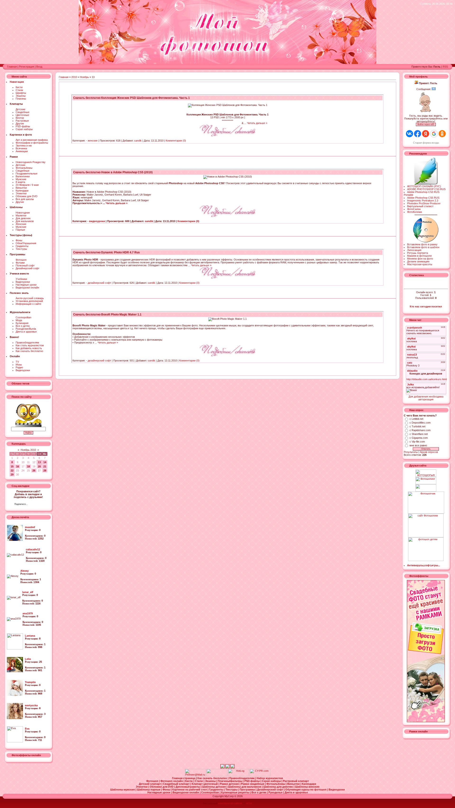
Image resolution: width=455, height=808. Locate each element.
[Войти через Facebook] (417, 133)
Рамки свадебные (253, 783)
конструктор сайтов (230, 803)
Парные (20, 229)
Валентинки (23, 176)
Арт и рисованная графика (32, 139)
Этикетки (21, 193)
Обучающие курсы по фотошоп (306, 789)
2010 (74, 77)
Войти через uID (426, 124)
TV (17, 361)
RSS (445, 66)
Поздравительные (26, 173)
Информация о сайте (28, 303)
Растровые (22, 120)
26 (33, 470)
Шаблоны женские (307, 786)
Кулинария (22, 323)
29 (12, 474)
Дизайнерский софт (27, 268)
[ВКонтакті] (32, 505)
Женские (21, 224)
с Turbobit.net (417, 426)
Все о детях (23, 325)
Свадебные (22, 112)
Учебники (21, 279)
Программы (248, 789)
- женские (92, 140)
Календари (22, 190)
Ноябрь (84, 77)
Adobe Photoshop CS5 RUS (423, 197)
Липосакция (414, 250)
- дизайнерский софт (98, 282)
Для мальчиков (25, 221)
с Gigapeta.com (419, 437)
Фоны (19, 240)
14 (44, 462)
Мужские (21, 179)
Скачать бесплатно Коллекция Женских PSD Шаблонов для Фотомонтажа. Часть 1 (131, 98)
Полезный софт (25, 265)
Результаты (411, 452)
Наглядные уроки (26, 284)
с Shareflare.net (419, 434)
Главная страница (184, 778)
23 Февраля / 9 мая (27, 184)
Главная (12, 66)
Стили (19, 90)
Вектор (20, 117)
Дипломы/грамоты (188, 786)
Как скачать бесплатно (29, 351)
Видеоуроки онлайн (27, 287)
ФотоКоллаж (414, 211)
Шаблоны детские (214, 786)
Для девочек (23, 218)
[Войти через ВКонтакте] (409, 133)
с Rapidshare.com (420, 430)
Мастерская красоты (419, 264)
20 (39, 466)
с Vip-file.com (417, 441)
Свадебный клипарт (176, 783)
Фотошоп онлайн (172, 781)
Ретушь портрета (417, 252)
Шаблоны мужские (123, 789)
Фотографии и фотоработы (32, 142)
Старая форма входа (426, 142)
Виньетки (21, 187)
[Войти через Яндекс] (425, 133)
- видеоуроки (96, 221)
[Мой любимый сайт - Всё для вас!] (426, 488)
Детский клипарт (150, 783)
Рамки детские (230, 783)
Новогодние (23, 212)
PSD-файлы (23, 126)
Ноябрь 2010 (28, 449)
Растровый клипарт (296, 781)
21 (44, 466)
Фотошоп (21, 259)
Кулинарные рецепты (235, 792)
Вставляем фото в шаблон (423, 247)
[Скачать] (227, 135)
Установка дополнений (29, 301)
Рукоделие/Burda (26, 328)
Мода (19, 320)
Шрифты (21, 92)
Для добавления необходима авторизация (426, 398)
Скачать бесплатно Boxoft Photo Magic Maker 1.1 (107, 314)
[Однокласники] (37, 505)
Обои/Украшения (26, 243)
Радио (19, 367)
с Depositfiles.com (420, 422)
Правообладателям (27, 342)
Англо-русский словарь (30, 298)
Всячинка (21, 148)
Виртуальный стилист (420, 206)
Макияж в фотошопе (419, 255)
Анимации (22, 151)
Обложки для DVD (26, 196)
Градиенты (22, 246)
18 (28, 466)
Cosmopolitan (23, 317)
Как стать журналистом (30, 345)
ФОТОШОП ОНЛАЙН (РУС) (424, 186)
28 (44, 470)
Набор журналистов (270, 778)
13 (39, 462)
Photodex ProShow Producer (424, 203)
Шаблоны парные (149, 789)
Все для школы (25, 199)
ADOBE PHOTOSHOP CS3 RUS (426, 189)
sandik (138, 140)
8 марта (20, 182)
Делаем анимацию (418, 261)
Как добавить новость (29, 348)
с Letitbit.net (416, 418)
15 (12, 466)
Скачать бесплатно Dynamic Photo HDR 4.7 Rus (106, 252)
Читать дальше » (257, 123)
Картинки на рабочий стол (190, 789)
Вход (39, 66)
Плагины (21, 98)
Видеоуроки (23, 281)
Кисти (19, 87)
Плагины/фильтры (230, 781)
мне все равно (418, 445)
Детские (20, 109)
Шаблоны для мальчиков (245, 786)
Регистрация (26, 66)
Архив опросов (429, 452)
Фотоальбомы (24, 167)
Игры (19, 364)
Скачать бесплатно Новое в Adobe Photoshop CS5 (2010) (113, 172)
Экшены (21, 95)
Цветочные (22, 115)
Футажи (20, 262)
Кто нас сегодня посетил (426, 306)
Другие (20, 123)
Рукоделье (275, 792)
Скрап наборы (24, 129)
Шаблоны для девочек (278, 786)
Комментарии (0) (176, 140)
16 (17, 466)
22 (12, 470)
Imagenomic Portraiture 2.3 (422, 200)
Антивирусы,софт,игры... (423, 565)
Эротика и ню (24, 145)
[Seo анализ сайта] (260, 775)
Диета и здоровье (26, 331)
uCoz (249, 803)
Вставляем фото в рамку (422, 244)
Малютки (21, 215)
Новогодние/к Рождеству (31, 162)
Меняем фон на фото (420, 258)
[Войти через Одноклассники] (442, 133)
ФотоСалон (414, 209)
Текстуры (21, 248)
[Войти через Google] (434, 133)
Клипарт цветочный (205, 783)
